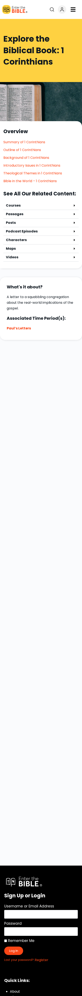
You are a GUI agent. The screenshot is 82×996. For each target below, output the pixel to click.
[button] (73, 9)
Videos (12, 257)
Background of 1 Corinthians (26, 157)
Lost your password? (19, 960)
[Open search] (52, 9)
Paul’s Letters (19, 328)
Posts (11, 222)
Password (13, 923)
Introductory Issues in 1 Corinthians (31, 165)
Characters (16, 239)
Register (41, 960)
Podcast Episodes (22, 231)
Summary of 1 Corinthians (24, 142)
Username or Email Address (29, 906)
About (15, 991)
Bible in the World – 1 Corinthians (30, 181)
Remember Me (20, 940)
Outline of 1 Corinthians (22, 149)
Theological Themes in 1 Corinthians (32, 173)
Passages (14, 214)
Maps (11, 248)
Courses (13, 205)
